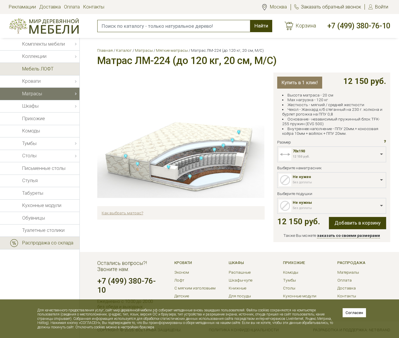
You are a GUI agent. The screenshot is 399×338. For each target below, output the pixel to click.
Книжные (237, 288)
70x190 (299, 151)
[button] (385, 141)
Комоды (290, 272)
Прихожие (294, 262)
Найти (261, 26)
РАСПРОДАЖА (351, 262)
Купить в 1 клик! (300, 82)
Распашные (240, 272)
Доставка (50, 7)
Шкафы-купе (240, 280)
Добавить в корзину (357, 223)
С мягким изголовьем (195, 288)
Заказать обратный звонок (331, 7)
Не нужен (302, 177)
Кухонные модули (299, 296)
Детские (181, 296)
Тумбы (289, 280)
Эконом (181, 272)
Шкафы (236, 262)
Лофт (179, 280)
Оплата (72, 7)
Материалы (348, 272)
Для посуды (240, 296)
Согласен (354, 312)
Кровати (183, 262)
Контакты (93, 7)
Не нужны (302, 202)
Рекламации (22, 7)
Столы (289, 288)
